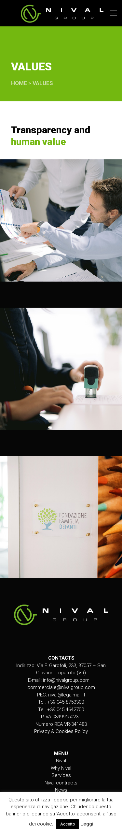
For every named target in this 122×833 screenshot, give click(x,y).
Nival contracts (61, 783)
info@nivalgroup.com (66, 680)
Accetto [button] (67, 824)
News (61, 790)
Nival (61, 761)
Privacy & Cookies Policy (61, 731)
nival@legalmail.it (66, 695)
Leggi (86, 824)
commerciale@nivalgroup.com (61, 687)
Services (61, 775)
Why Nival (61, 768)
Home (19, 83)
